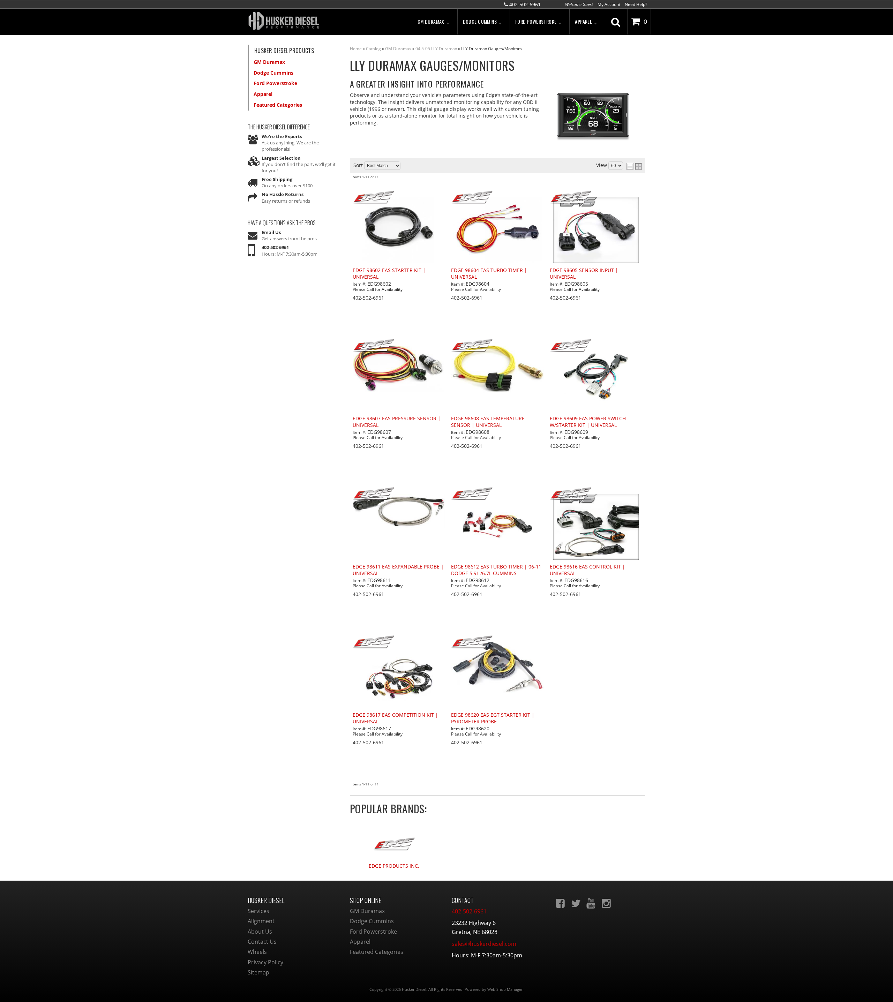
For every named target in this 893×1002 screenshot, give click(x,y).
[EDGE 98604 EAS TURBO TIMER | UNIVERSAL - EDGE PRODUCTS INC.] (497, 197)
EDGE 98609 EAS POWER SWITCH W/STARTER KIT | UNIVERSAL (588, 422)
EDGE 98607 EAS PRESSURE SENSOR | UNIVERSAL (397, 422)
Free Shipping (277, 179)
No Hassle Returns (282, 194)
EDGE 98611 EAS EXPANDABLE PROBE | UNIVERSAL (398, 570)
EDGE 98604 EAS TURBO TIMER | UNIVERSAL (489, 273)
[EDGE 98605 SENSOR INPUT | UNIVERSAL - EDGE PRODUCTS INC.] (596, 197)
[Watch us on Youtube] (591, 903)
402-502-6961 (275, 247)
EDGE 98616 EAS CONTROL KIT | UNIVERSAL (587, 570)
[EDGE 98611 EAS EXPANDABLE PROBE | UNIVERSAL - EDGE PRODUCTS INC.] (399, 494)
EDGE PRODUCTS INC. (394, 866)
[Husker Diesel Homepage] (310, 22)
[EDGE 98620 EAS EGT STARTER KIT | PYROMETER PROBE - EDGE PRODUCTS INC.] (497, 642)
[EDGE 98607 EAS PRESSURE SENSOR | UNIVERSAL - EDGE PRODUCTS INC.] (399, 346)
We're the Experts (282, 136)
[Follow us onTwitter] (576, 903)
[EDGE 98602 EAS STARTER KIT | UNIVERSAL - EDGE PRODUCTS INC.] (399, 197)
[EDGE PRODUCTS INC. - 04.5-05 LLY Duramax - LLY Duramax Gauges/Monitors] (394, 840)
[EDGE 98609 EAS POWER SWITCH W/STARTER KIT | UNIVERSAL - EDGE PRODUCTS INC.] (596, 346)
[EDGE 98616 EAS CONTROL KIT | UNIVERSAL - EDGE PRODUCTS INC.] (596, 494)
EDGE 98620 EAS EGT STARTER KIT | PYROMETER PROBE (492, 718)
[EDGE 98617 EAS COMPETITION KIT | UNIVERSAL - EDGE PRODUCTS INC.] (399, 642)
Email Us (271, 232)
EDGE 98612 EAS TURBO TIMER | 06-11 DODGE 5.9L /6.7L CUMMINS (496, 570)
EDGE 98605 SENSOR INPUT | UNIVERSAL (584, 273)
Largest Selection (281, 158)
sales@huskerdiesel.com (484, 944)
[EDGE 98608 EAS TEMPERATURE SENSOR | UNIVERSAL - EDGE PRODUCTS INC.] (497, 346)
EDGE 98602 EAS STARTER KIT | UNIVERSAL (389, 273)
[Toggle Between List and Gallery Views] (634, 166)
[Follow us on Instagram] (607, 903)
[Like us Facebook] (561, 903)
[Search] (615, 22)
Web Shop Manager (505, 989)
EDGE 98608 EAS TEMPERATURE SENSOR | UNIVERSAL (488, 422)
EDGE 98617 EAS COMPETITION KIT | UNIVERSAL (395, 718)
